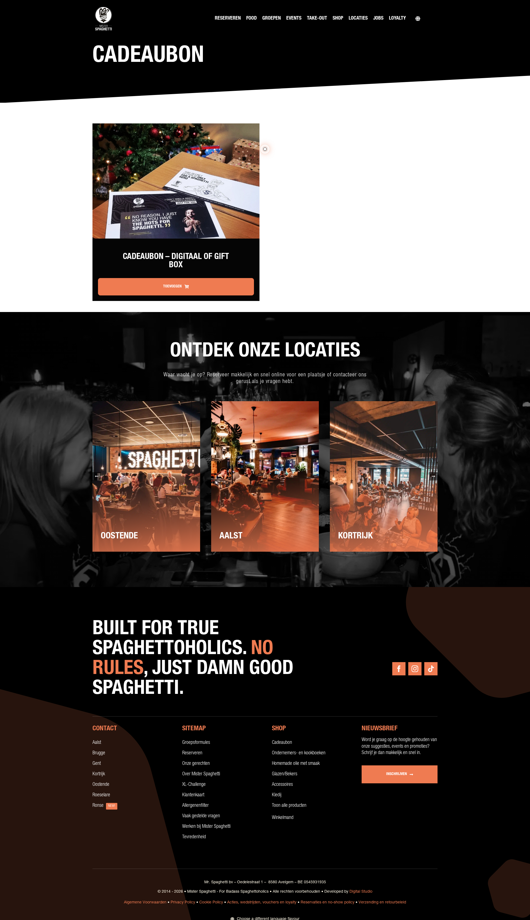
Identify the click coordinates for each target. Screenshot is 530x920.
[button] (96, 476)
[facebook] (399, 668)
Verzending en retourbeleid (382, 903)
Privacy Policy (183, 903)
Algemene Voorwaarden (145, 903)
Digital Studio (360, 892)
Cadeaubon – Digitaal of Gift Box (176, 261)
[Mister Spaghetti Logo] (103, 7)
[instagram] (415, 668)
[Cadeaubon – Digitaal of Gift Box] (175, 126)
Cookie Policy (211, 903)
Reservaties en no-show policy (327, 903)
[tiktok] (431, 668)
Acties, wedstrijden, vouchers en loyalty (261, 903)
